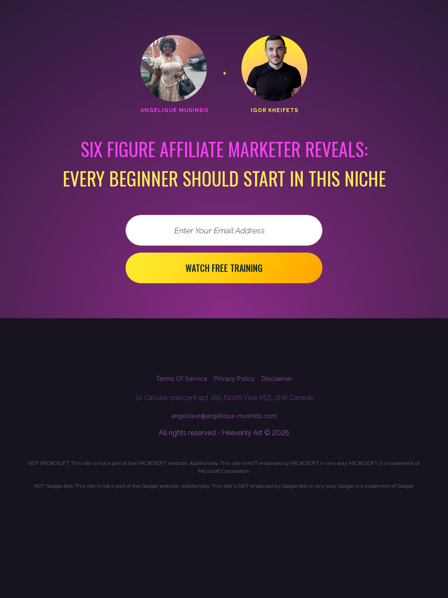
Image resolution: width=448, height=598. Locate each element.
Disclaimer (277, 378)
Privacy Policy (234, 378)
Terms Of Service (181, 378)
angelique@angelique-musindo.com (224, 415)
